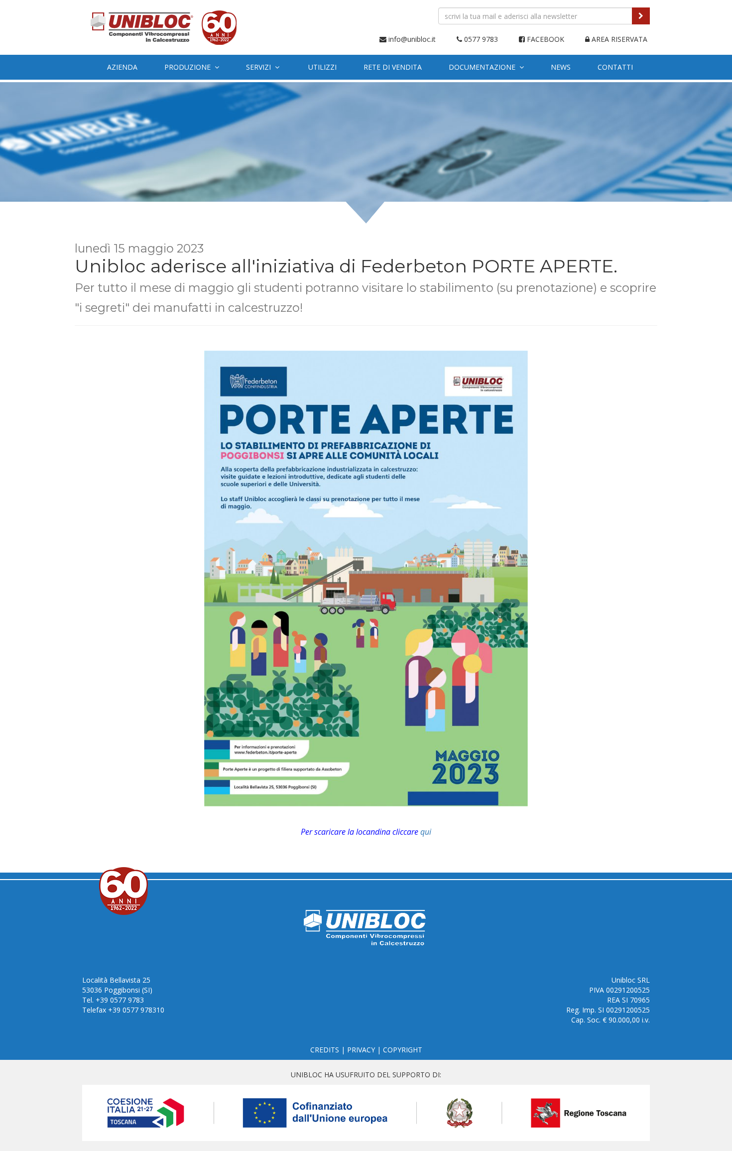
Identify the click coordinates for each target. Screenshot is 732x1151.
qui (425, 831)
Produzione (189, 67)
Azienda (122, 67)
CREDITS (324, 1049)
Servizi (260, 67)
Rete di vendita (393, 67)
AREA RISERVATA (618, 39)
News (561, 67)
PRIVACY (361, 1049)
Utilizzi (322, 67)
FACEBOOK (544, 39)
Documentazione (484, 67)
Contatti (615, 67)
